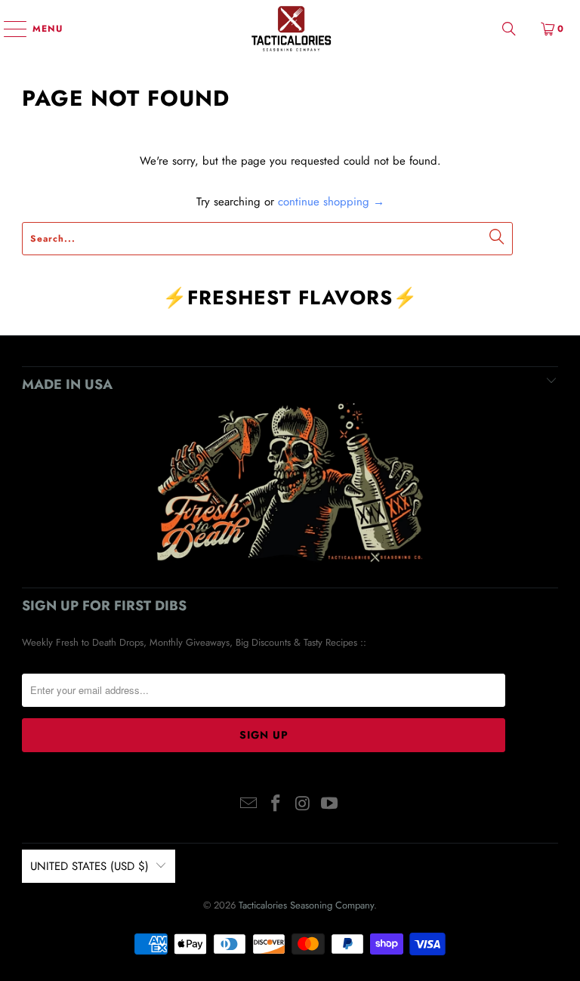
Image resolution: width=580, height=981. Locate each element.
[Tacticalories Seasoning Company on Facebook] (275, 805)
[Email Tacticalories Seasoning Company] (249, 805)
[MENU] (8, 29)
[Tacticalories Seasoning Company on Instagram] (303, 805)
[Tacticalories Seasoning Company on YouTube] (330, 805)
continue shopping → (331, 201)
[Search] (509, 28)
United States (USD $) (89, 866)
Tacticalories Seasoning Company (306, 905)
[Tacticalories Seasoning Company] (290, 28)
